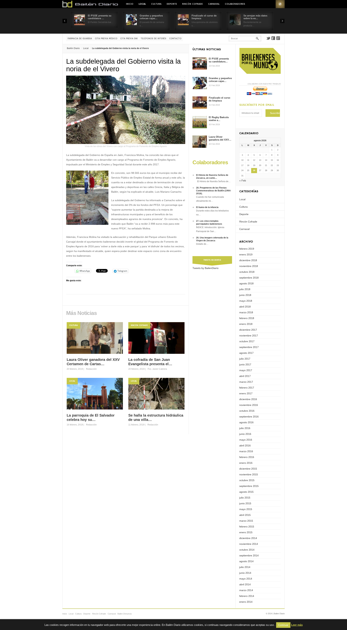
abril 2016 (245, 445)
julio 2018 (244, 289)
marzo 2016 (246, 451)
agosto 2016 (246, 422)
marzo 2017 (246, 381)
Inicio (129, 4)
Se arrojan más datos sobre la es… (255, 17)
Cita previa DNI (129, 38)
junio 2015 (245, 503)
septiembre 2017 (249, 347)
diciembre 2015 (248, 468)
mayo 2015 (245, 509)
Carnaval (214, 4)
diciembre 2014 (248, 538)
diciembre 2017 (248, 329)
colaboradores (235, 4)
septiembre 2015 (249, 486)
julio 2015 (244, 497)
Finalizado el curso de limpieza (219, 99)
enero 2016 (245, 462)
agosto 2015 (246, 491)
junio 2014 (245, 572)
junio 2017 (245, 364)
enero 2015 (245, 532)
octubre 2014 (246, 549)
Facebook (273, 38)
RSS (280, 4)
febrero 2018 (246, 318)
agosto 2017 (246, 352)
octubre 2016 (246, 410)
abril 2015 (245, 515)
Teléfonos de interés (153, 38)
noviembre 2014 (248, 543)
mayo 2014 (245, 578)
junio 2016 (245, 433)
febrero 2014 (246, 596)
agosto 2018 (246, 283)
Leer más (297, 624)
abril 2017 (245, 376)
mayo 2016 (245, 439)
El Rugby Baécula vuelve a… (219, 119)
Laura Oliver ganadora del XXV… (220, 138)
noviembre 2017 (248, 335)
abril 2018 (245, 306)
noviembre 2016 (248, 405)
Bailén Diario (73, 48)
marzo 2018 (246, 312)
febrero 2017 (246, 387)
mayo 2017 (245, 370)
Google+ (278, 38)
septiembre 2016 (249, 416)
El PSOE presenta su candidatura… (219, 60)
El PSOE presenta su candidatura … (99, 17)
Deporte (172, 4)
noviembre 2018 (248, 266)
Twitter (268, 38)
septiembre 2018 (249, 277)
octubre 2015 (246, 480)
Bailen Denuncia (124, 614)
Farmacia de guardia (80, 38)
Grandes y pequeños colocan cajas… (151, 17)
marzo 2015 (246, 520)
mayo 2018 (245, 300)
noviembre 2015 (248, 474)
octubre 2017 (246, 341)
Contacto (175, 38)
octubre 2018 (246, 271)
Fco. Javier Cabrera (157, 369)
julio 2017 (244, 358)
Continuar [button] (283, 625)
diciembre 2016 (248, 399)
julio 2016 (244, 428)
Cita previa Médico (106, 38)
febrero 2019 (246, 248)
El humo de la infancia (207, 207)
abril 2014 (245, 584)
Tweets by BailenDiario (205, 268)
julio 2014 (244, 567)
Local (142, 4)
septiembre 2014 (249, 555)
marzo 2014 (246, 590)
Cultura (156, 4)
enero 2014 (245, 601)
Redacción (91, 369)
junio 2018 (245, 295)
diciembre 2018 (248, 260)
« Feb (242, 180)
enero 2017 (245, 393)
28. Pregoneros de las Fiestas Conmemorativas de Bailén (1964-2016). (213, 190)
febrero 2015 (246, 526)
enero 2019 (245, 254)
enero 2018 (245, 324)
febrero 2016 (246, 457)
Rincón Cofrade (192, 4)
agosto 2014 (246, 561)
